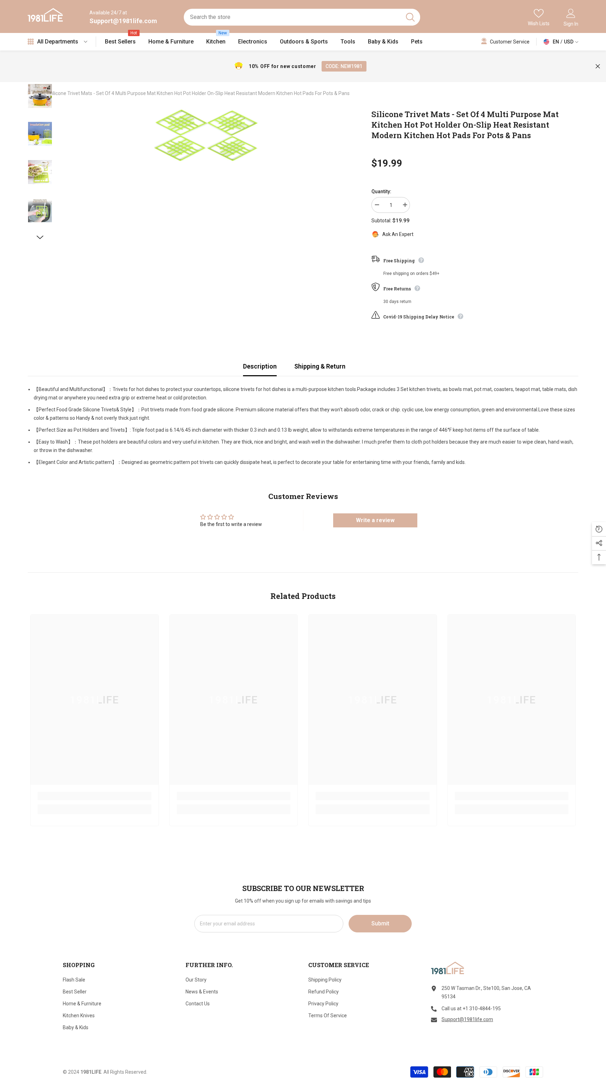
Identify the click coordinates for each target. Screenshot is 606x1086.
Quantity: (381, 191)
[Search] (302, 17)
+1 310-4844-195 (482, 1008)
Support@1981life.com (123, 21)
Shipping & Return (319, 366)
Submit (380, 923)
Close (598, 66)
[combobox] (292, 17)
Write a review (375, 520)
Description (260, 366)
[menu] (31, 42)
